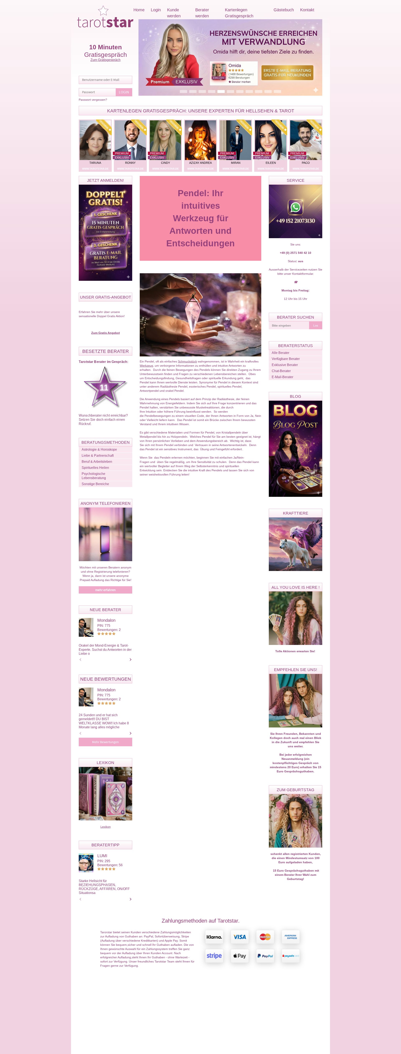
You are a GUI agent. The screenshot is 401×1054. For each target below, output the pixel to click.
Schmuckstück (187, 361)
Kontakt (307, 10)
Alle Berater (280, 353)
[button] (230, 57)
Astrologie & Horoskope (99, 449)
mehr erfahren (105, 590)
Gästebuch (284, 10)
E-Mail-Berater (282, 377)
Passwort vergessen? (93, 99)
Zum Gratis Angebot (105, 332)
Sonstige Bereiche (95, 484)
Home (139, 10)
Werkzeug (146, 365)
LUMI (102, 855)
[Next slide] (129, 659)
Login (156, 10)
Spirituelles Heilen (95, 467)
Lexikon (105, 826)
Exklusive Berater (285, 365)
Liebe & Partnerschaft (98, 455)
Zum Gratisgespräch (105, 60)
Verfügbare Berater (286, 359)
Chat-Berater (281, 371)
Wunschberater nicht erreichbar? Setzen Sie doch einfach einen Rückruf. (103, 420)
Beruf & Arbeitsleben (97, 461)
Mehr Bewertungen (105, 742)
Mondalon (106, 620)
